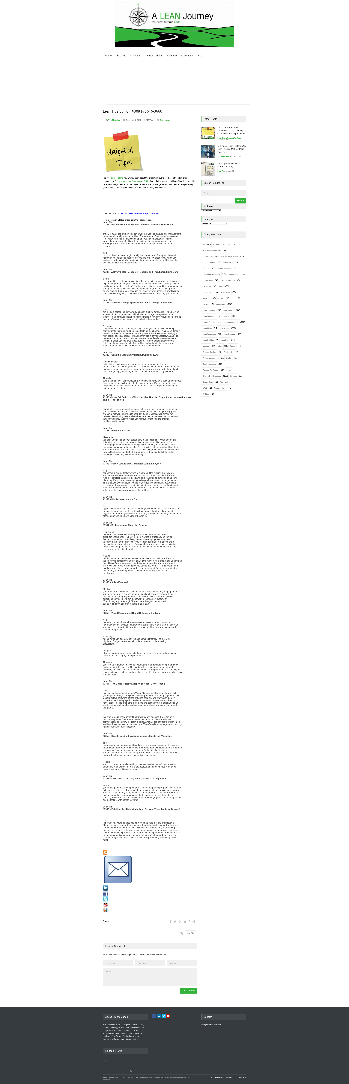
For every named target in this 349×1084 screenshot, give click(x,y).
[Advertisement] (174, 83)
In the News (225, 292)
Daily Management (224, 268)
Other (219, 346)
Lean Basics (228, 310)
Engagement (208, 280)
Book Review (208, 256)
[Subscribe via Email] (150, 870)
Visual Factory (219, 388)
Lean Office (207, 328)
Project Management (211, 358)
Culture (206, 268)
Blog (200, 55)
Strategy (233, 376)
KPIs (233, 298)
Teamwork (224, 382)
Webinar (206, 394)
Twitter (147, 181)
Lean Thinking (208, 340)
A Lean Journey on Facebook (128, 181)
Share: (106, 921)
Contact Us (242, 1078)
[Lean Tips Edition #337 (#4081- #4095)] (208, 169)
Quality (229, 358)
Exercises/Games (228, 280)
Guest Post (207, 292)
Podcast (233, 346)
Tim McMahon (114, 120)
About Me (121, 55)
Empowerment (233, 274)
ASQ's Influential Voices (212, 250)
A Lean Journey (219, 244)
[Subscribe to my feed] (150, 852)
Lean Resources (209, 334)
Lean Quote (221, 138)
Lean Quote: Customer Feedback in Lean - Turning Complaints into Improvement (231, 130)
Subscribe (135, 55)
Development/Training (211, 274)
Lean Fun (226, 316)
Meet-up (206, 346)
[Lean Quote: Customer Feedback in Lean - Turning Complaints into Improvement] (208, 133)
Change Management (229, 256)
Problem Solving (209, 352)
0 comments (165, 120)
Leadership (224, 156)
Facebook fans (116, 178)
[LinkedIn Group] (150, 888)
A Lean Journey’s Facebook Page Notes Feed (138, 213)
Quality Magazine (209, 364)
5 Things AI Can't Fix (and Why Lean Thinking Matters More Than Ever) (231, 149)
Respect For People (234, 138)
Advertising (187, 55)
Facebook (172, 55)
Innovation (207, 298)
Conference (228, 262)
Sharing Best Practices (212, 376)
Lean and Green (209, 310)
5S (204, 244)
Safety (228, 370)
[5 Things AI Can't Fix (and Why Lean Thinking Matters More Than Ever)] (208, 151)
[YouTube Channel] (150, 904)
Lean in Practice (209, 322)
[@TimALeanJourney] (150, 899)
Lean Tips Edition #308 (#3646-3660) (133, 111)
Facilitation (207, 286)
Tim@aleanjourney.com (211, 1025)
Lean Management (231, 322)
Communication (209, 262)
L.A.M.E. (206, 304)
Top (130, 1070)
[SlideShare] (150, 909)
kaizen (220, 298)
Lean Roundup (229, 334)
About (209, 1078)
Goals (221, 286)
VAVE (205, 388)
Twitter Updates (154, 55)
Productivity (228, 352)
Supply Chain (208, 382)
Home (108, 55)
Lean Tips (191, 933)
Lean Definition (208, 316)
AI (218, 156)
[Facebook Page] (150, 893)
